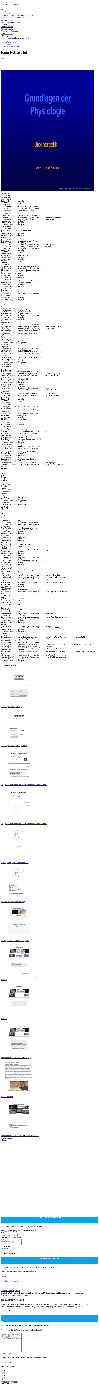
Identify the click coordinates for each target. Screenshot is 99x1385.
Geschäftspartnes (13, 1291)
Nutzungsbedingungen (19, 1295)
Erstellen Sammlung (9, 1253)
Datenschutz (6, 1295)
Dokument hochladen (9, 15)
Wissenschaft (11, 42)
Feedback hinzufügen (9, 1311)
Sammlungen (15, 22)
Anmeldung (5, 13)
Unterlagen (5, 4)
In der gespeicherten (23, 38)
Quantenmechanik (13, 46)
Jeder (6, 1249)
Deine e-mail (6, 1354)
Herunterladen (6, 1138)
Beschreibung (11, 1237)
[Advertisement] (49, 64)
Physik (8, 44)
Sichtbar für (5, 1246)
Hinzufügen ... (7, 36)
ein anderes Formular (35, 1330)
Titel (2, 1233)
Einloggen (5, 1230)
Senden (14, 1383)
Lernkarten (14, 4)
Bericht (4, 1291)
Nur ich (7, 1251)
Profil (3, 33)
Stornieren (5, 1383)
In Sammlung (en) (8, 38)
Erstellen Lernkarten (25, 15)
